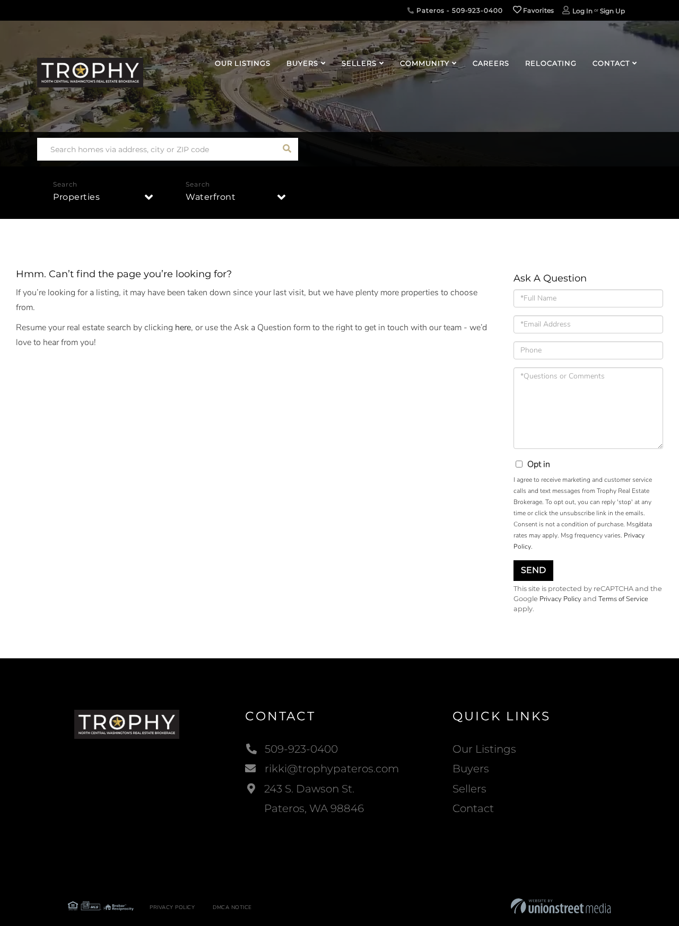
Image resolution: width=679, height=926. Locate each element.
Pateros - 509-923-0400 (458, 10)
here (183, 327)
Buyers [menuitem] (302, 63)
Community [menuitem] (424, 63)
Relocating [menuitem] (551, 63)
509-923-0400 (301, 749)
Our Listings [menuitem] (243, 63)
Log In (582, 11)
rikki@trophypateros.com (332, 768)
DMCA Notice (232, 907)
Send (533, 570)
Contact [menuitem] (611, 63)
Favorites (537, 10)
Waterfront (211, 197)
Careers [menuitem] (491, 63)
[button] (286, 149)
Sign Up (612, 11)
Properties (76, 197)
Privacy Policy (560, 599)
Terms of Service (623, 599)
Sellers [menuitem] (359, 63)
